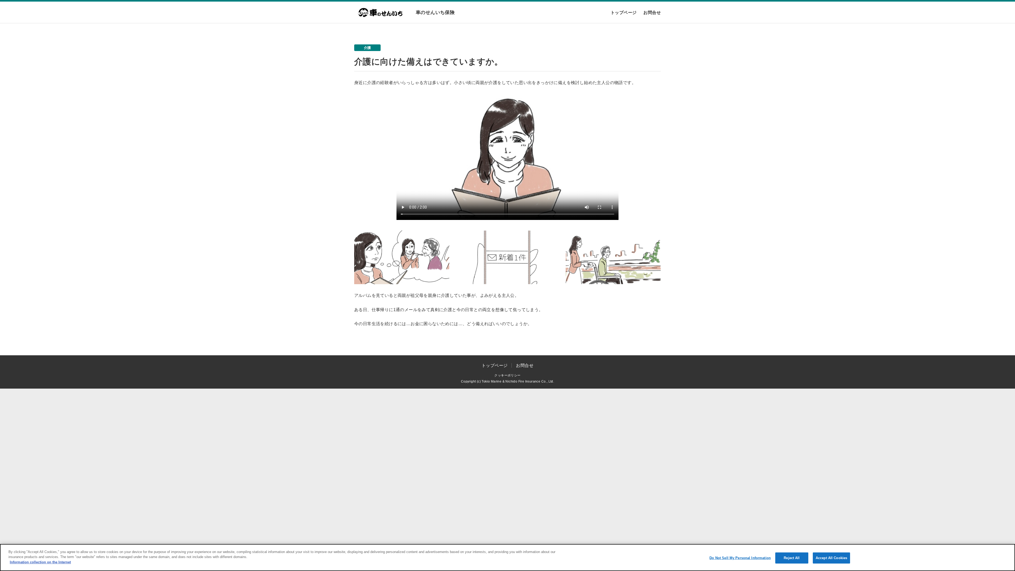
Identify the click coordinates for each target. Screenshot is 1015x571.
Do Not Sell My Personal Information (740, 558)
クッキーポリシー (507, 375)
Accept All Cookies (831, 558)
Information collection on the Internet (40, 562)
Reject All (792, 558)
